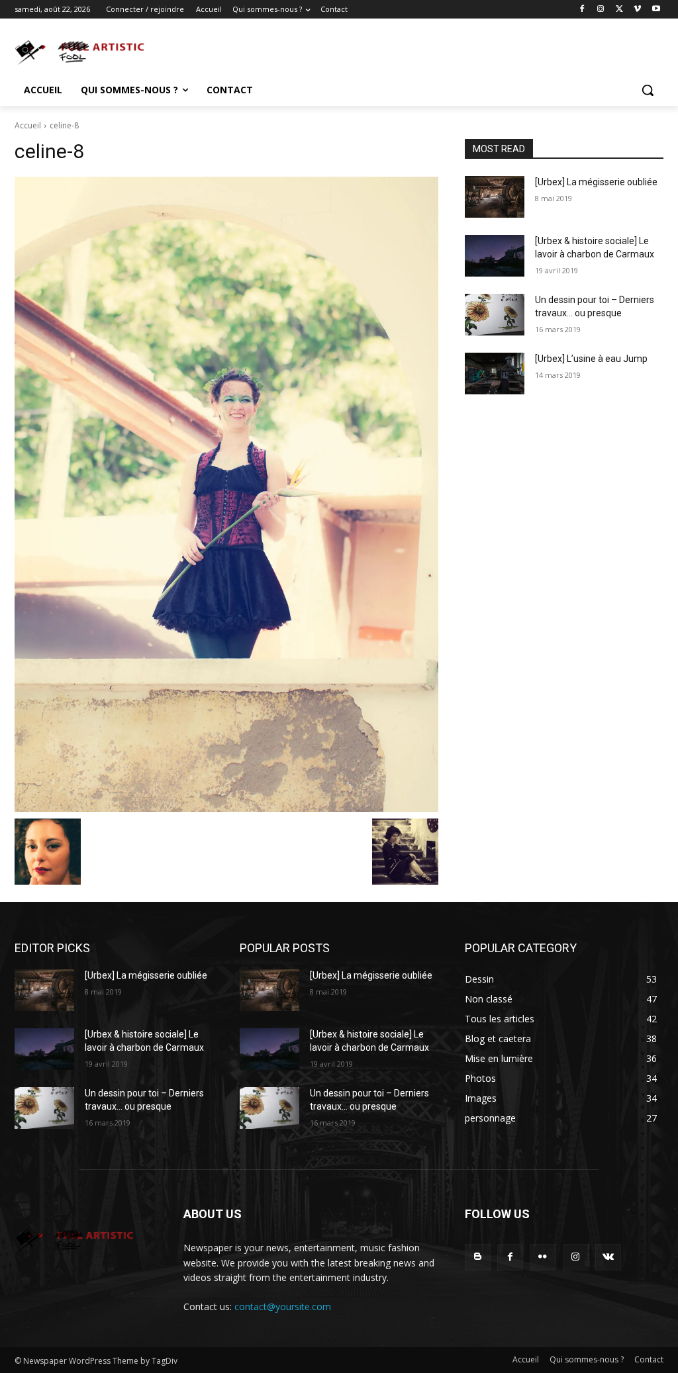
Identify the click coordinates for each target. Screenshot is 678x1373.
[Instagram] (600, 9)
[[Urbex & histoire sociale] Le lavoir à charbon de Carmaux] (494, 256)
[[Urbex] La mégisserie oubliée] (494, 197)
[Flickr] (543, 1257)
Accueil (28, 125)
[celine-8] (226, 494)
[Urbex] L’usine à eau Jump (591, 358)
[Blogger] (478, 1257)
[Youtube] (655, 9)
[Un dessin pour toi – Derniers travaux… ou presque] (494, 314)
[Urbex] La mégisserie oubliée (596, 182)
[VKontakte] (608, 1257)
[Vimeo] (637, 9)
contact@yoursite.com (282, 1306)
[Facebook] (582, 9)
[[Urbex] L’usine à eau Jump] (494, 373)
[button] (647, 90)
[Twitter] (619, 9)
